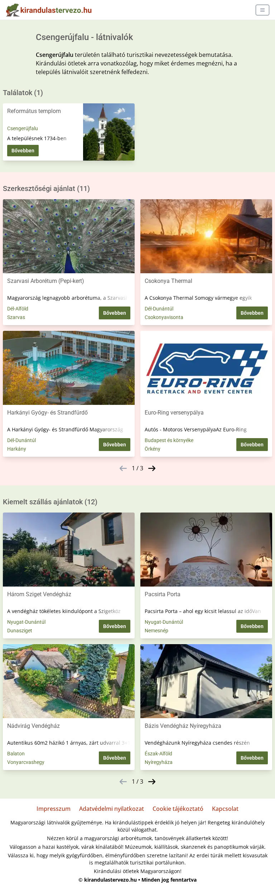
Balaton (16, 753)
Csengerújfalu (22, 128)
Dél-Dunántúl (159, 309)
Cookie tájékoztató (178, 809)
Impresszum (54, 809)
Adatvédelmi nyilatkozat (111, 809)
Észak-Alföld (158, 753)
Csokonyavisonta (164, 317)
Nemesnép (156, 630)
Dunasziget (19, 630)
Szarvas (16, 317)
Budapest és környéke (169, 440)
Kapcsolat (225, 809)
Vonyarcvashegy (25, 762)
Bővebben (22, 150)
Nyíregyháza (159, 762)
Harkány (16, 449)
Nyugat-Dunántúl (26, 622)
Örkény (152, 449)
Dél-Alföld (17, 309)
